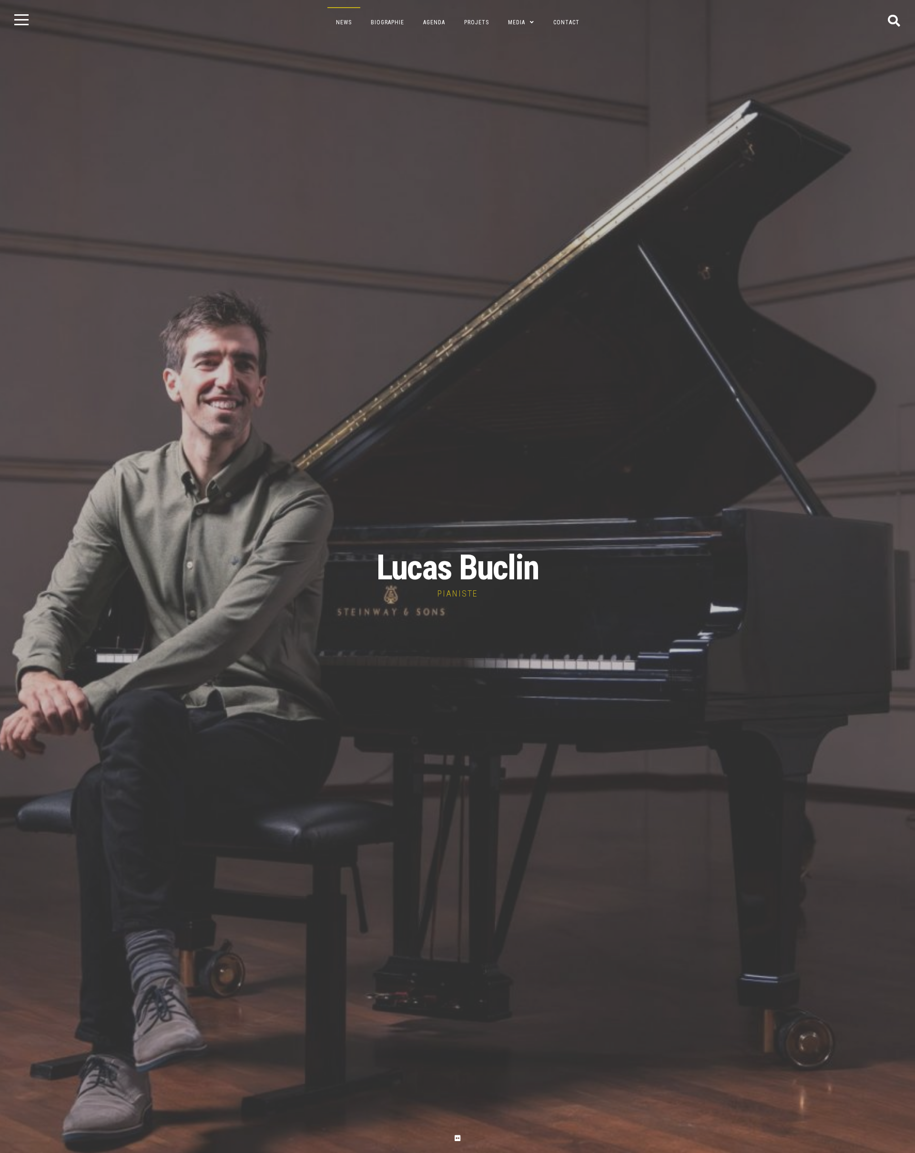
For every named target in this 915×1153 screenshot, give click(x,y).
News (344, 22)
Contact (566, 22)
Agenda (434, 22)
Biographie (387, 22)
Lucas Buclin (457, 567)
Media (516, 22)
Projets (476, 22)
